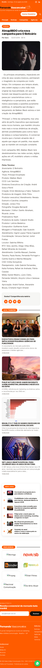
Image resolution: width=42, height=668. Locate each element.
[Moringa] (11, 554)
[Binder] (11, 565)
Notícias (14, 20)
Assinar (36, 613)
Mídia (36, 637)
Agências (34, 20)
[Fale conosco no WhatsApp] (37, 663)
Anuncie (2, 652)
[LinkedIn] (39, 2)
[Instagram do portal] (19, 301)
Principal (5, 20)
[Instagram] (36, 2)
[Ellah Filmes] (31, 575)
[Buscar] (40, 14)
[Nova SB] (31, 554)
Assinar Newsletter (28, 14)
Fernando (13, 7)
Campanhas (23, 20)
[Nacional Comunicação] (11, 585)
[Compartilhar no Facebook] (14, 301)
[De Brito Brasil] (31, 585)
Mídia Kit (3, 650)
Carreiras (37, 639)
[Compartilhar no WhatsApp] (10, 301)
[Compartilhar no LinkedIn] (6, 301)
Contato (2, 655)
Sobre (2, 647)
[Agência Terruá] (31, 565)
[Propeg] (11, 575)
